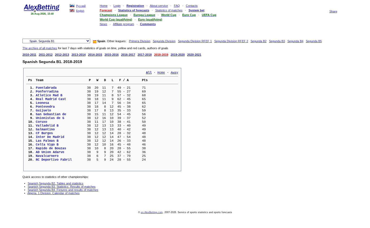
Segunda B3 (277, 41)
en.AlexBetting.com (152, 212)
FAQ (177, 5)
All (149, 73)
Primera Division (139, 41)
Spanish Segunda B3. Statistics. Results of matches (62, 186)
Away (174, 73)
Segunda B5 (314, 41)
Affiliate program (123, 24)
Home (104, 5)
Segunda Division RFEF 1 (195, 41)
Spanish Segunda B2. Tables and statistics (55, 183)
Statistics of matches (169, 10)
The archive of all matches (39, 48)
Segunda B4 (295, 41)
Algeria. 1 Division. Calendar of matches (53, 193)
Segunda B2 (259, 41)
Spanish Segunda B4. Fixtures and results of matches (63, 189)
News (103, 24)
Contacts (192, 5)
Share (333, 11)
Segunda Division (164, 41)
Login (117, 5)
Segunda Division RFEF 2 (231, 41)
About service (159, 5)
